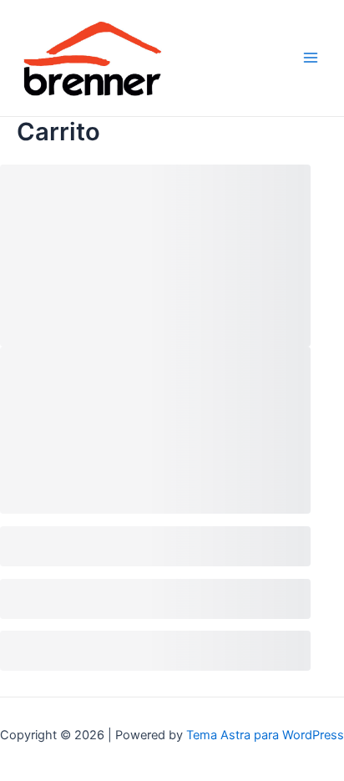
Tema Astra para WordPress (265, 735)
